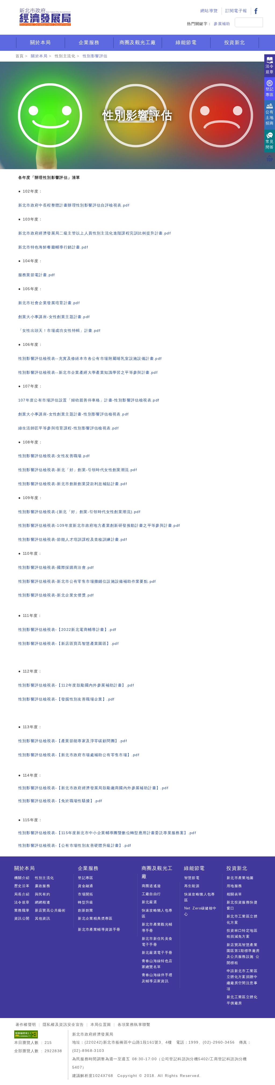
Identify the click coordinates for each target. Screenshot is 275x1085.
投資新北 (234, 42)
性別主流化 (65, 56)
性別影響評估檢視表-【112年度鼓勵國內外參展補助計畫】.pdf (76, 685)
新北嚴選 (149, 902)
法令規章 (22, 902)
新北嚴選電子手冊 (157, 953)
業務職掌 (22, 910)
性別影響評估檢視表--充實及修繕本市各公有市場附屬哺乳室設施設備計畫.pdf (90, 358)
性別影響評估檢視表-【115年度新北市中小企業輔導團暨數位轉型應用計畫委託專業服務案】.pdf (107, 833)
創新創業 (85, 910)
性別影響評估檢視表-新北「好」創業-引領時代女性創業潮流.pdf (77, 470)
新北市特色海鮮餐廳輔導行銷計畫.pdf (53, 247)
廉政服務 (42, 886)
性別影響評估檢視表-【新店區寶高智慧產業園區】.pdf (68, 643)
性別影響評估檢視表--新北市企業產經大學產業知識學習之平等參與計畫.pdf (88, 372)
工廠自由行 (151, 894)
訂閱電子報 (236, 11)
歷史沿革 (22, 886)
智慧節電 (192, 878)
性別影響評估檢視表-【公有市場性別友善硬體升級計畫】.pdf (74, 845)
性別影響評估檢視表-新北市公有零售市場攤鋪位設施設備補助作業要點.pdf (87, 581)
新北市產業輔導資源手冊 (99, 929)
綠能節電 (186, 42)
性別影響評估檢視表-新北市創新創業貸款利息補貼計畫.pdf (72, 484)
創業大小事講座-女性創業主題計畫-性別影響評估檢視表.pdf (73, 414)
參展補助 (222, 24)
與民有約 (42, 894)
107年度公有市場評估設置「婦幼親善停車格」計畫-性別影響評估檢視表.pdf (89, 400)
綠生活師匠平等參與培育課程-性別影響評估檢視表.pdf (68, 428)
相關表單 (234, 894)
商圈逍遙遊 (151, 886)
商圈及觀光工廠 (138, 42)
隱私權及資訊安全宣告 (63, 1024)
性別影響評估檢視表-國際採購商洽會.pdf (56, 567)
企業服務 (89, 42)
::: (202, 4)
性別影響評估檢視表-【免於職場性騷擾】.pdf (60, 801)
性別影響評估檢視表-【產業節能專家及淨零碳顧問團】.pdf (72, 741)
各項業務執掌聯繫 (134, 1024)
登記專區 (85, 878)
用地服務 (234, 886)
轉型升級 (85, 902)
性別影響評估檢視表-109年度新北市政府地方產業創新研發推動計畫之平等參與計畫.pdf (99, 525)
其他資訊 (42, 918)
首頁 (20, 56)
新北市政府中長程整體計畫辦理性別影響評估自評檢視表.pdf (74, 205)
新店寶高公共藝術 (50, 910)
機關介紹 (22, 878)
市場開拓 (85, 894)
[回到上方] (269, 158)
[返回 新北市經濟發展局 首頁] (45, 17)
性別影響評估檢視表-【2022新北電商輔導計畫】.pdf (67, 629)
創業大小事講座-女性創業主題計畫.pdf (54, 317)
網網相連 (42, 902)
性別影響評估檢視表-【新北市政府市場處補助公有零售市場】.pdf (79, 755)
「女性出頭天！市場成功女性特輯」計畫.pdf (59, 330)
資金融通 (85, 886)
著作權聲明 (26, 1024)
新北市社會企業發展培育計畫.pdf (49, 303)
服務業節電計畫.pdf (36, 275)
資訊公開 (22, 918)
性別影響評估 (95, 56)
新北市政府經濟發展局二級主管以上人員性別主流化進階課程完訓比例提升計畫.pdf (94, 233)
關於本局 (40, 42)
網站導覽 (209, 11)
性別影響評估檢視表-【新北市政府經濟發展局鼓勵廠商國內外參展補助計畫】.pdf (93, 788)
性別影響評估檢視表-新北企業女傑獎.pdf (56, 595)
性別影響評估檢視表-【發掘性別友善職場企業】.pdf (66, 699)
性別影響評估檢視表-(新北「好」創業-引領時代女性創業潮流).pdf (79, 512)
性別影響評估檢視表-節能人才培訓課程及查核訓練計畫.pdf (72, 539)
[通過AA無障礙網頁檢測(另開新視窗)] (26, 1034)
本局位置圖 (101, 1024)
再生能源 (192, 886)
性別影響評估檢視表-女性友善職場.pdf (54, 456)
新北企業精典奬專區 (95, 918)
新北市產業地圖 (240, 878)
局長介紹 (22, 894)
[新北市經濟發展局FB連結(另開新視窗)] (256, 11)
